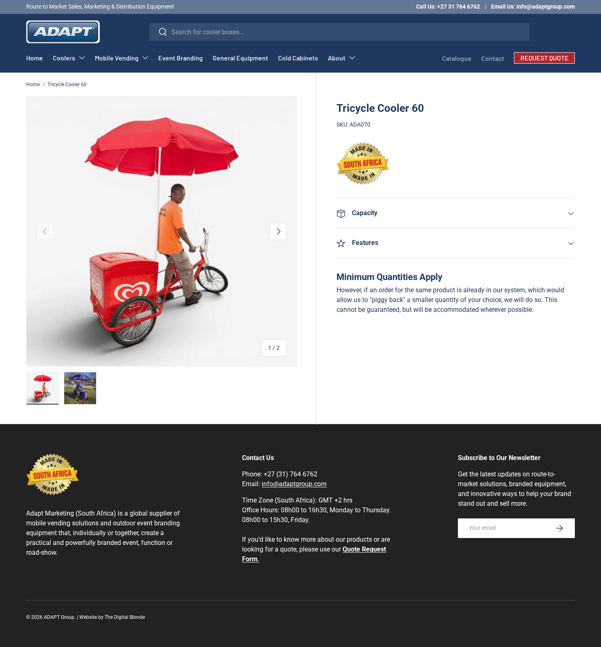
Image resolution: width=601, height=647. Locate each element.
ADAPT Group (59, 617)
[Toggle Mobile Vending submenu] (145, 57)
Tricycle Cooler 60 (67, 84)
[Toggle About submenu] (352, 57)
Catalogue (456, 58)
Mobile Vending (117, 58)
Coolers (64, 58)
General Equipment (240, 58)
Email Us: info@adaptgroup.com (533, 6)
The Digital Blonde (125, 617)
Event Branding (180, 58)
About (336, 58)
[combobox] (339, 32)
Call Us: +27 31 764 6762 (448, 6)
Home (34, 58)
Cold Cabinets (298, 58)
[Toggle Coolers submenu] (82, 57)
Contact (492, 58)
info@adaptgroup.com (294, 484)
